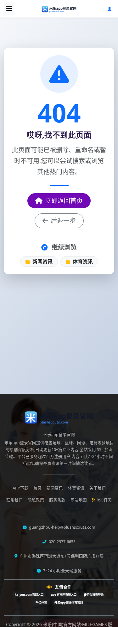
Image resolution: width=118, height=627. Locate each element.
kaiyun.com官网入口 (29, 595)
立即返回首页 (64, 200)
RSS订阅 (104, 500)
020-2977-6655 (62, 541)
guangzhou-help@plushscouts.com (61, 527)
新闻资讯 (42, 261)
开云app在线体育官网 (68, 602)
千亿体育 (41, 602)
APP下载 (20, 488)
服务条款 (57, 500)
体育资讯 (82, 261)
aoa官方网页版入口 (63, 595)
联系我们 (14, 500)
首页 (37, 488)
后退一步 (63, 220)
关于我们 (97, 488)
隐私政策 (36, 500)
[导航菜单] (9, 9)
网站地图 (78, 500)
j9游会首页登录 (94, 595)
